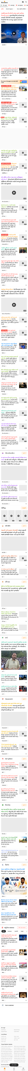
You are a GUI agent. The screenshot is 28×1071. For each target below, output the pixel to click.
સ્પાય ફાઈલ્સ (4, 244)
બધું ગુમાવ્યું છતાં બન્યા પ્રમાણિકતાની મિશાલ (7, 1056)
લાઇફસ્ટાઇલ (4, 727)
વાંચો (4, 1069)
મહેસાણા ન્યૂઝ (3, 1038)
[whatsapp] (24, 44)
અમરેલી (16, 931)
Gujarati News (4, 1031)
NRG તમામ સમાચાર (22, 927)
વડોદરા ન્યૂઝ (3, 1041)
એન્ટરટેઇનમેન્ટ (5, 201)
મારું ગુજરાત (4, 339)
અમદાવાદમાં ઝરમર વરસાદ (5, 1048)
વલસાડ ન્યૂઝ (16, 1036)
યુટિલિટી (3, 859)
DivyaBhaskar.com (18, 1066)
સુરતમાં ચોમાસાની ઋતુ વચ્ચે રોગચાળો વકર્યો (20, 1060)
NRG (4, 931)
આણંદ (22, 931)
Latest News (16, 1031)
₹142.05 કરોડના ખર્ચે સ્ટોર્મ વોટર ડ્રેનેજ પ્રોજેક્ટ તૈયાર (20, 1053)
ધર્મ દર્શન (4, 552)
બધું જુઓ (24, 508)
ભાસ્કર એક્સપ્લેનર (6, 313)
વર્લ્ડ (3, 257)
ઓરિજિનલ (4, 173)
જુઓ (14, 1069)
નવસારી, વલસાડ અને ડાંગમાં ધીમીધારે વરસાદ (20, 1056)
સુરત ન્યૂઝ (16, 1039)
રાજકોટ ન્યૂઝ (3, 1039)
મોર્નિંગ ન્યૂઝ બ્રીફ (4, 1061)
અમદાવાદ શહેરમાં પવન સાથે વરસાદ (20, 1058)
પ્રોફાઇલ (23, 1069)
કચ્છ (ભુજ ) (4, 77)
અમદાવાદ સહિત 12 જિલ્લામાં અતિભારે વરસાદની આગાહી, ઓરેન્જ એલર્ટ (20, 1054)
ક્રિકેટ (3, 353)
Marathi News (17, 1029)
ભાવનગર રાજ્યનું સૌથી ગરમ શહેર (20, 1049)
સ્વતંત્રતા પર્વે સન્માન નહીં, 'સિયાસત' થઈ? (7, 1058)
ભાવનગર (4, 270)
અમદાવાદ (4, 231)
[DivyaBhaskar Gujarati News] (4, 2)
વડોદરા (3, 285)
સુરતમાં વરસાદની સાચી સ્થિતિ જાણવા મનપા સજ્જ (7, 1049)
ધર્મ (2, 565)
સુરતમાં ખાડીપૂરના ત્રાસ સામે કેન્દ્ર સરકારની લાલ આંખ (20, 1048)
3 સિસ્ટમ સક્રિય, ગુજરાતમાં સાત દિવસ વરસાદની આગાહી (7, 1046)
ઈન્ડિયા (3, 126)
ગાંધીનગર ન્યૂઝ (16, 1038)
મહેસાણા (3, 44)
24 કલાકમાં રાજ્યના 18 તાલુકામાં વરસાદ (7, 1051)
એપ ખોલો (14, 1064)
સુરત (3, 772)
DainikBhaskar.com (5, 1066)
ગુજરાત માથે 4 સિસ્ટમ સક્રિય (6, 1053)
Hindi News (3, 1029)
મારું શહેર (4, 113)
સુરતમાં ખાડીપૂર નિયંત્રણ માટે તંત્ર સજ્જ (7, 1054)
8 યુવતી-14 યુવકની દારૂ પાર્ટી (6, 1060)
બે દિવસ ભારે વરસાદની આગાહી (19, 1061)
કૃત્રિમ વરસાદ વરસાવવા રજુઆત (19, 1046)
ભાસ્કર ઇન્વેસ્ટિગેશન (6, 98)
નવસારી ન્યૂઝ (3, 1036)
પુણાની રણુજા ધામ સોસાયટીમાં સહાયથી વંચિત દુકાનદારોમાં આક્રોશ (20, 1051)
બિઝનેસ (3, 833)
